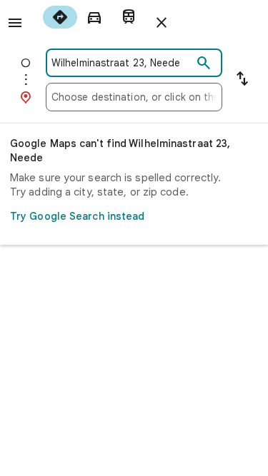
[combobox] (121, 63)
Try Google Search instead (77, 216)
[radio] (60, 17)
